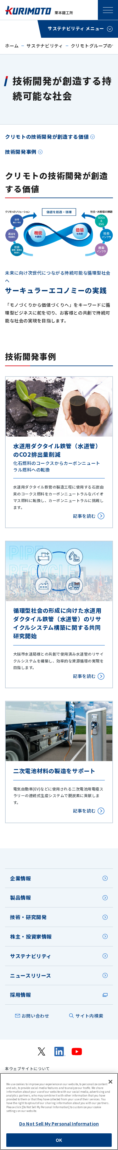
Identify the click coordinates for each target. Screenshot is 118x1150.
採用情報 (20, 994)
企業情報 (20, 878)
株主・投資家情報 (31, 936)
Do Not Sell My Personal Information (59, 1123)
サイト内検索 (89, 1016)
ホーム (12, 45)
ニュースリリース (30, 975)
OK (59, 1140)
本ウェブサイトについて (27, 1068)
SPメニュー (108, 10)
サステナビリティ (44, 45)
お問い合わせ (35, 1016)
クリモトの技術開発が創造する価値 (47, 136)
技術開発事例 (21, 151)
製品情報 (20, 897)
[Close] (110, 1082)
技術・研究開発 (28, 917)
